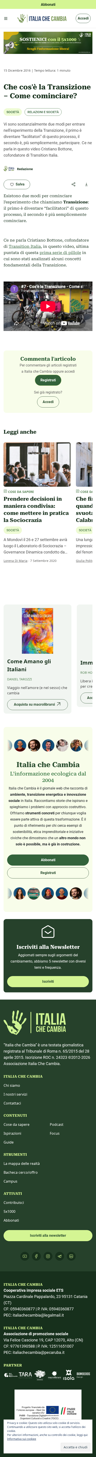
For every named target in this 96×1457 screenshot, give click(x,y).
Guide (9, 1142)
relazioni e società (43, 112)
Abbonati (48, 860)
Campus (10, 1181)
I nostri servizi (15, 1094)
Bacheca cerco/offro (21, 1172)
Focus (55, 1133)
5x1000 (9, 1211)
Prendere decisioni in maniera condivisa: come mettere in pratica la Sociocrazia (36, 509)
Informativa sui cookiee (21, 1439)
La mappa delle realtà (22, 1163)
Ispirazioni (12, 1133)
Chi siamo (12, 1085)
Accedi (83, 18)
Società (12, 112)
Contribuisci (14, 1202)
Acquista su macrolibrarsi (34, 704)
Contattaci (12, 1103)
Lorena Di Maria (15, 561)
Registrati (48, 380)
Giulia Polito (85, 561)
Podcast (56, 1124)
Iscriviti (48, 981)
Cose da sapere (16, 1124)
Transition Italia (25, 246)
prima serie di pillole (60, 252)
